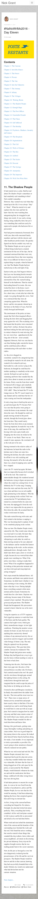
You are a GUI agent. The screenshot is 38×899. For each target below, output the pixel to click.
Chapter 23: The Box (11, 151)
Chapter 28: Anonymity (12, 170)
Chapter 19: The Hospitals (13, 136)
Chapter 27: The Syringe (12, 167)
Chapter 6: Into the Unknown (14, 85)
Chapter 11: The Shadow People (15, 103)
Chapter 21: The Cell (11, 144)
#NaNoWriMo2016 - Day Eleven (16, 30)
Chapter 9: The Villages (12, 96)
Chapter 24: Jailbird (11, 155)
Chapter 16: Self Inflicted (13, 122)
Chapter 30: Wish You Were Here (15, 178)
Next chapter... (9, 880)
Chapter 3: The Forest (11, 73)
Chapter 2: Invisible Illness (13, 69)
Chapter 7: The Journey (12, 88)
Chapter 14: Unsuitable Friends (15, 115)
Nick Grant (9, 3)
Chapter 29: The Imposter (13, 174)
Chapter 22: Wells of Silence (14, 148)
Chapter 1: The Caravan (12, 66)
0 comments (29, 885)
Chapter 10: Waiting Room (13, 100)
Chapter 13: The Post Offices (14, 111)
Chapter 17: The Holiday (12, 126)
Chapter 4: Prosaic (10, 77)
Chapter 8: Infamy (10, 92)
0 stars (18, 885)
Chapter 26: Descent (11, 163)
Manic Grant (27, 887)
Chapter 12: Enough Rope (13, 107)
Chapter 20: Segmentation (13, 140)
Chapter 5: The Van (10, 81)
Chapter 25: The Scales (12, 159)
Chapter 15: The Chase (12, 119)
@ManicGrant (16, 887)
